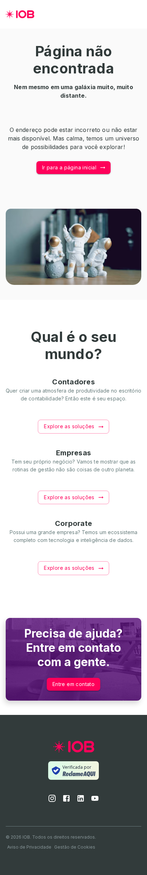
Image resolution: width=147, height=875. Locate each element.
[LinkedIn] (80, 800)
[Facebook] (66, 800)
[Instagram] (52, 800)
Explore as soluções (69, 426)
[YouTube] (95, 800)
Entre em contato (73, 684)
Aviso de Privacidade (29, 847)
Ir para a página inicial (69, 167)
